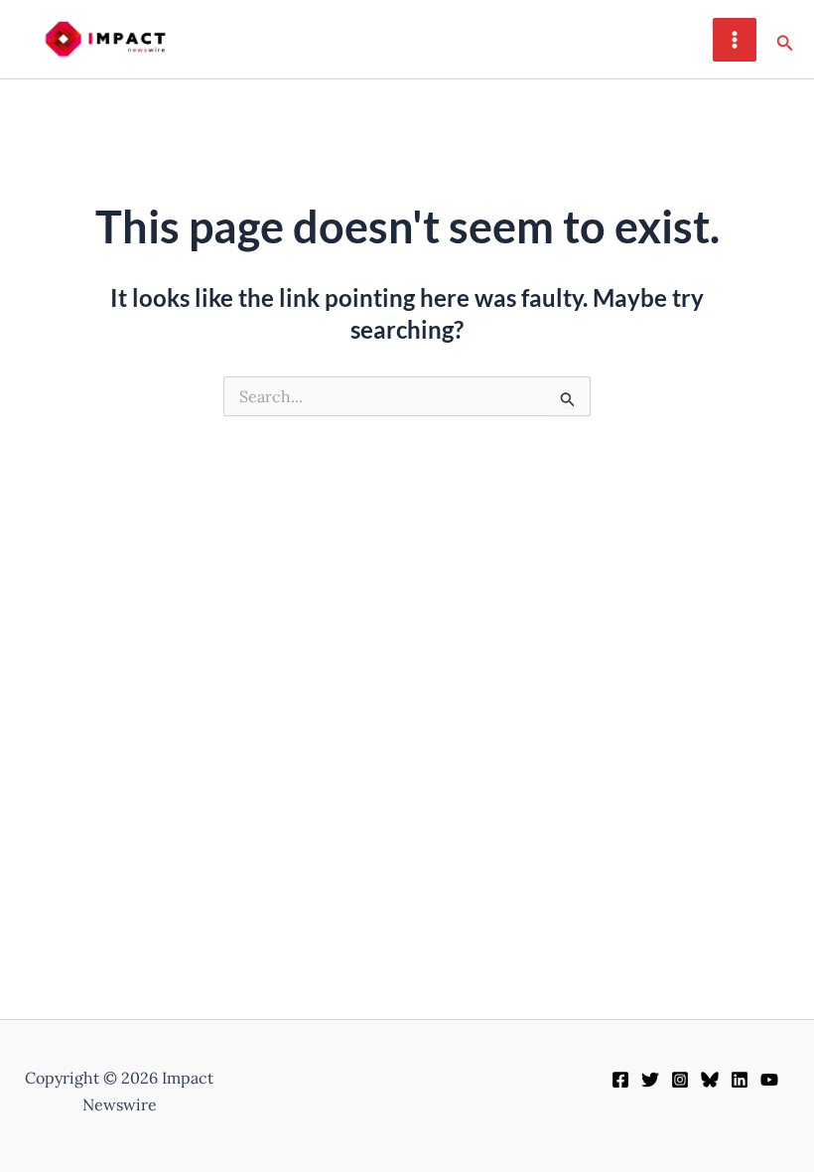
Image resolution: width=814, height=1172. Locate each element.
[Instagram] (680, 1080)
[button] (785, 40)
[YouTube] (769, 1080)
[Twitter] (650, 1080)
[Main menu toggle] (734, 40)
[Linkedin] (739, 1080)
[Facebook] (620, 1080)
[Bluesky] (710, 1080)
